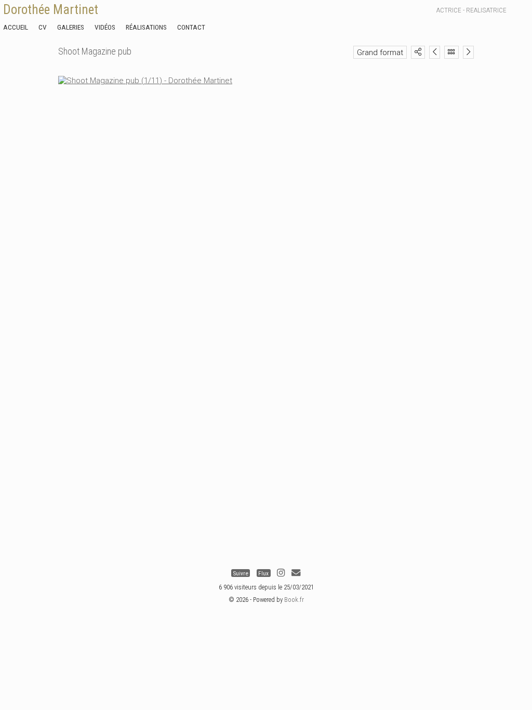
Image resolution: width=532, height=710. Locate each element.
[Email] (295, 573)
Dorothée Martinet (50, 9)
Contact (191, 27)
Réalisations (146, 27)
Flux (263, 573)
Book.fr (294, 599)
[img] (418, 52)
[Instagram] (281, 573)
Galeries (70, 27)
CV (42, 27)
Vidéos (105, 27)
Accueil (15, 27)
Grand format (380, 52)
